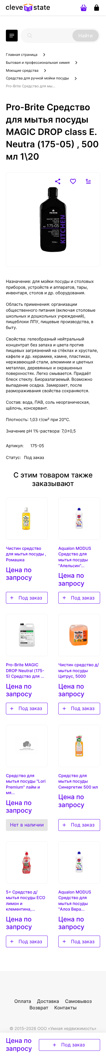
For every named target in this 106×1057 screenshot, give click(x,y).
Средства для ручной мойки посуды (37, 78)
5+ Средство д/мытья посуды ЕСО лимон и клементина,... (25, 901)
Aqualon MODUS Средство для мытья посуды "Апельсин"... (74, 557)
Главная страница (21, 54)
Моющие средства (22, 70)
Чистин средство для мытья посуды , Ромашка (26, 554)
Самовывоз (78, 1001)
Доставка (48, 1001)
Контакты (65, 1008)
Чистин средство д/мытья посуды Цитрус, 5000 (78, 670)
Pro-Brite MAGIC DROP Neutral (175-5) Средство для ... (25, 670)
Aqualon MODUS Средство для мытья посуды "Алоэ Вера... (74, 901)
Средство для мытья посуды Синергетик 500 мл (78, 781)
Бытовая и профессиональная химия (37, 62)
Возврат (38, 1008)
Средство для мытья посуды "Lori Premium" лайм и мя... (26, 784)
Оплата (22, 1001)
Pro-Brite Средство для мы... (30, 86)
